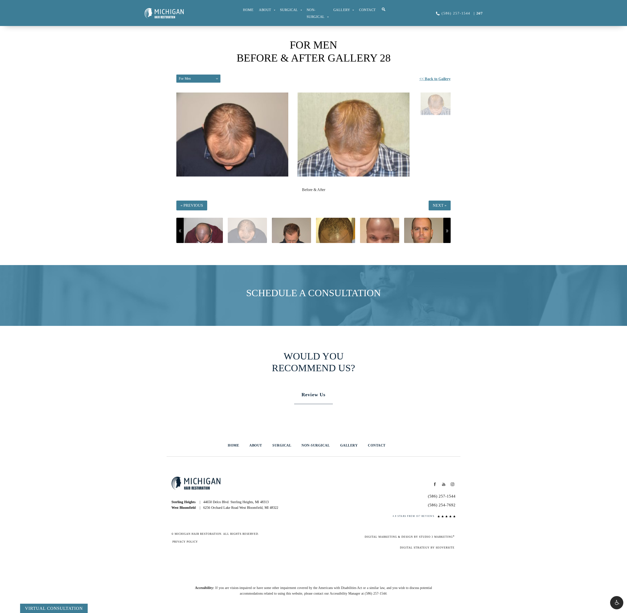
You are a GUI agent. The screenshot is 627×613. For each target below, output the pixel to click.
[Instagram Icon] (452, 484)
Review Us (313, 394)
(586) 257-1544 (375, 593)
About (265, 10)
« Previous (192, 205)
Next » (439, 205)
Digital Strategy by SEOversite (427, 547)
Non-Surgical (316, 13)
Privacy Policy (185, 541)
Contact (367, 10)
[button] (616, 602)
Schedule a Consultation (313, 292)
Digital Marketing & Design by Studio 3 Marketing (410, 536)
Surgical (289, 10)
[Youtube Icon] (444, 484)
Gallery (341, 10)
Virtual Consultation (54, 608)
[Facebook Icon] (435, 484)
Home (248, 10)
